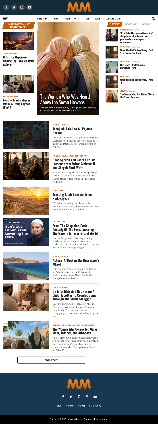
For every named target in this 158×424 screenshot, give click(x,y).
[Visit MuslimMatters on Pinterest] (79, 397)
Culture (97, 18)
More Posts (51, 360)
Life (87, 18)
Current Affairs (113, 18)
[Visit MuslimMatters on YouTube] (95, 397)
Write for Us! (42, 18)
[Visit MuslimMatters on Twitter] (71, 397)
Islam (67, 18)
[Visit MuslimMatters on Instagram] (87, 397)
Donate (57, 18)
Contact (70, 405)
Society (77, 18)
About (60, 405)
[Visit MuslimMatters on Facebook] (63, 397)
